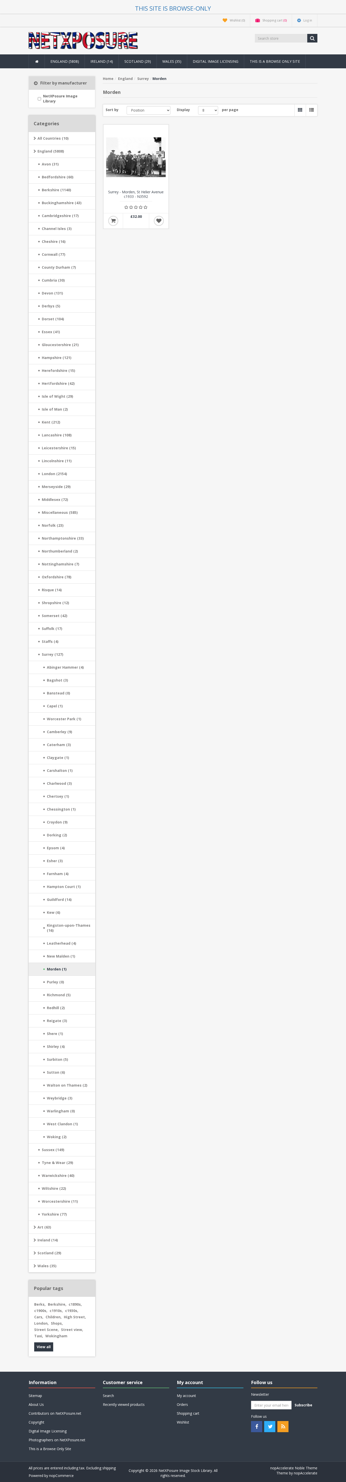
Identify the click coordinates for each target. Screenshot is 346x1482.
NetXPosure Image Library (60, 98)
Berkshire (57, 1304)
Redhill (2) (56, 1007)
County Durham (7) (59, 267)
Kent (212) (51, 422)
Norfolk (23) (53, 525)
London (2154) (54, 473)
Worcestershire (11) (60, 1201)
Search (108, 1395)
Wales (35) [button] (171, 61)
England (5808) (50, 151)
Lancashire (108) (57, 435)
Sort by (112, 109)
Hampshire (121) (56, 357)
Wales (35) (46, 1265)
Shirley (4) (56, 1046)
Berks (40, 1304)
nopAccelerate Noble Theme (293, 1468)
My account (186, 1395)
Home (108, 78)
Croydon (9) (57, 822)
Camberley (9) (59, 731)
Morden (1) (57, 969)
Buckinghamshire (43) (62, 202)
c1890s (75, 1304)
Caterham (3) (59, 744)
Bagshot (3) (57, 680)
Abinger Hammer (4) (65, 667)
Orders (182, 1404)
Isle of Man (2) (55, 409)
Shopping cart (188, 1413)
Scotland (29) (49, 1253)
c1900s (40, 1310)
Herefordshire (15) (58, 370)
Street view (72, 1329)
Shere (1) (55, 1033)
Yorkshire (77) (54, 1214)
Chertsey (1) (58, 796)
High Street (75, 1317)
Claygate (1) (58, 757)
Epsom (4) (56, 847)
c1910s (56, 1310)
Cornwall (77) (53, 254)
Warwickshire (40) (58, 1175)
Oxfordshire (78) (56, 577)
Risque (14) (52, 589)
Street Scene (46, 1329)
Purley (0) (55, 982)
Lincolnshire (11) (57, 460)
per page (230, 109)
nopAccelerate (305, 1473)
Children (54, 1317)
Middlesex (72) (55, 499)
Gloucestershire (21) (60, 344)
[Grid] (300, 110)
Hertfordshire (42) (58, 383)
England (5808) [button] (64, 61)
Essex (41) (51, 331)
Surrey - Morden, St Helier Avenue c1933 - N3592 (136, 194)
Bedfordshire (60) (57, 177)
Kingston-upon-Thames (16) (68, 928)
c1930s (71, 1310)
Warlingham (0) (61, 1111)
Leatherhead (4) (61, 943)
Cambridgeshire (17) (60, 215)
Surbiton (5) (57, 1059)
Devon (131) (52, 293)
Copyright (36, 1422)
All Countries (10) (53, 138)
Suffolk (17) (52, 628)
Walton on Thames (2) (67, 1085)
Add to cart (113, 221)
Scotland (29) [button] (137, 61)
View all (44, 1346)
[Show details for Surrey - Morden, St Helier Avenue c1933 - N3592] (136, 157)
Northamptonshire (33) (63, 538)
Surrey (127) (52, 654)
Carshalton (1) (60, 770)
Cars (38, 1317)
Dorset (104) (53, 318)
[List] (311, 110)
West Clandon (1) (62, 1123)
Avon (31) (50, 164)
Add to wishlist (159, 221)
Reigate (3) (57, 1020)
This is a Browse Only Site (275, 61)
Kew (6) (53, 912)
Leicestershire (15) (59, 448)
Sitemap (35, 1395)
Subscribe (303, 1405)
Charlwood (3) (59, 783)
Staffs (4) (50, 641)
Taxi (38, 1335)
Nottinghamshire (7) (60, 564)
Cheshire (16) (54, 241)
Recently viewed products (124, 1404)
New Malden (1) (61, 956)
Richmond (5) (59, 994)
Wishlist (183, 1422)
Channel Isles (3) (57, 228)
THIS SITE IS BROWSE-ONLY (173, 8)
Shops (57, 1323)
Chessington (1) (61, 809)
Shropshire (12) (55, 602)
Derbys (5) (51, 306)
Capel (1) (55, 706)
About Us (36, 1404)
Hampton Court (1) (64, 886)
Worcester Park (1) (64, 718)
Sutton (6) (56, 1072)
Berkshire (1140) (56, 189)
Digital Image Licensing (215, 61)
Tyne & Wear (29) (57, 1162)
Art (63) (44, 1227)
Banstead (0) (58, 693)
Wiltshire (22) (54, 1188)
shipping (109, 1468)
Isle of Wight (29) (57, 396)
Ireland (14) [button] (101, 61)
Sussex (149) (53, 1149)
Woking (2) (57, 1136)
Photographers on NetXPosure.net (57, 1439)
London (41, 1323)
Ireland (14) (47, 1240)
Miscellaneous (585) (60, 512)
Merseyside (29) (56, 486)
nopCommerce (61, 1475)
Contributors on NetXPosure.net (55, 1413)
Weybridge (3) (59, 1098)
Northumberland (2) (60, 551)
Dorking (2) (57, 835)
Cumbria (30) (53, 280)
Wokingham (56, 1335)
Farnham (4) (58, 873)
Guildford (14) (59, 899)
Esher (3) (55, 860)
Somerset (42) (54, 615)
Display (183, 109)
